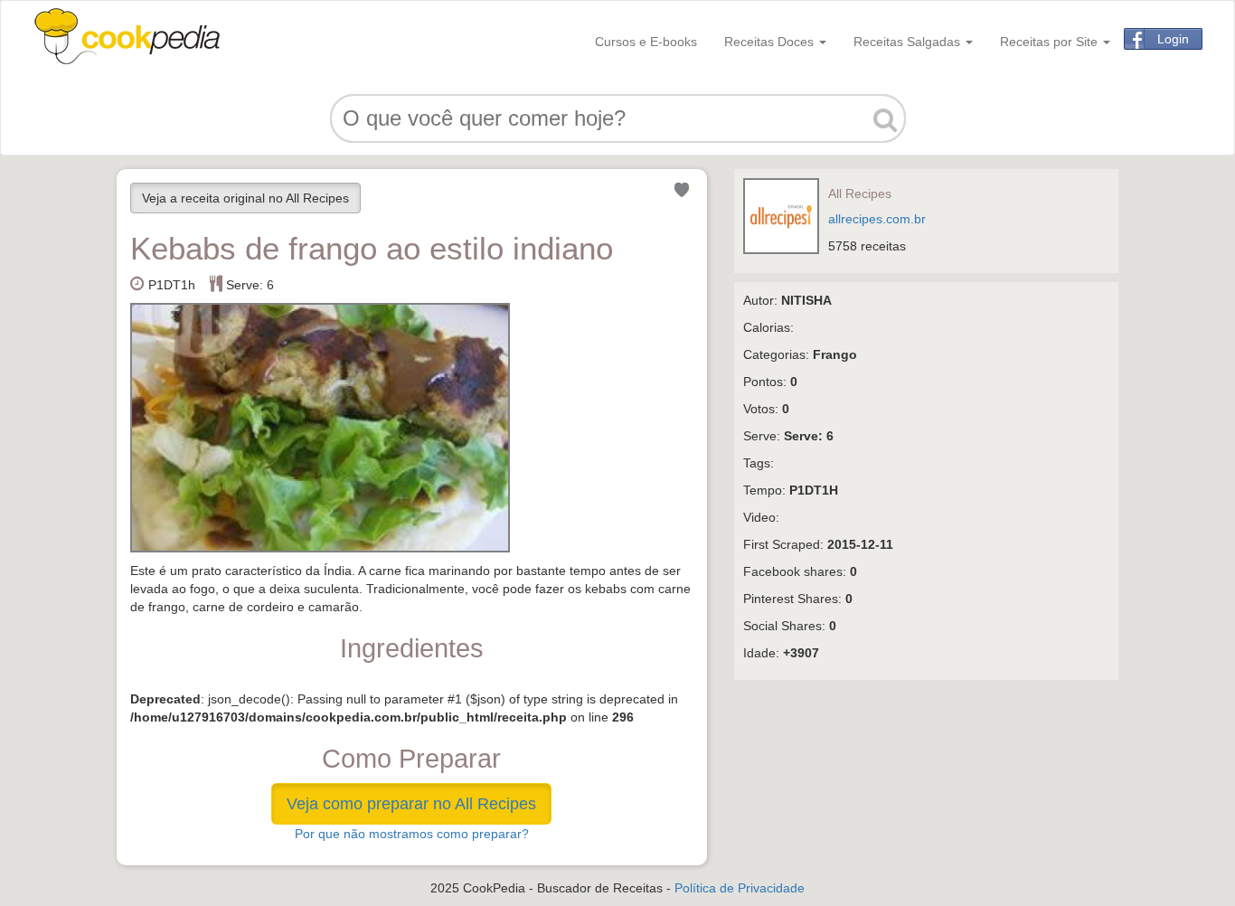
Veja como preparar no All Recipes (411, 804)
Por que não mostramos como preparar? (412, 833)
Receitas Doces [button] (770, 41)
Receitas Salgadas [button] (908, 41)
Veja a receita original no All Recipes (245, 198)
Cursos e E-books (646, 41)
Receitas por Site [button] (1050, 41)
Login (1173, 39)
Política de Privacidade (739, 888)
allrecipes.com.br (877, 219)
